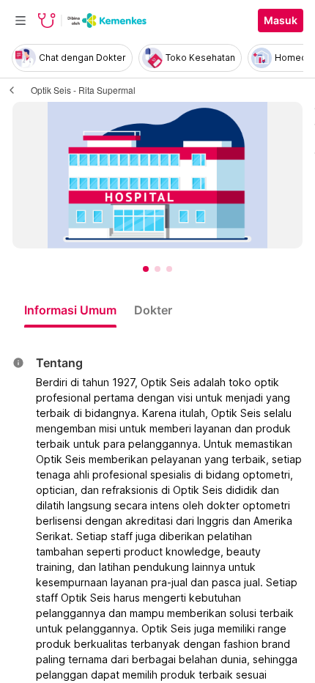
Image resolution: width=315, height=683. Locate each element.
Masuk (280, 20)
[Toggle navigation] (20, 20)
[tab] (70, 310)
